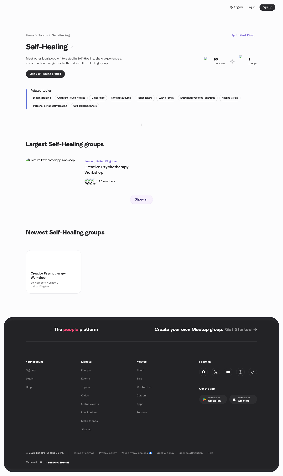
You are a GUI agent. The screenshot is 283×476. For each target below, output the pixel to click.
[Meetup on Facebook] (203, 372)
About (140, 370)
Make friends (89, 421)
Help (29, 387)
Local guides (89, 412)
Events (85, 378)
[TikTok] (253, 372)
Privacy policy (108, 453)
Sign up (31, 370)
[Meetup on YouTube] (228, 372)
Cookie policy (165, 453)
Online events (90, 404)
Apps (140, 404)
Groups (86, 370)
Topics (43, 35)
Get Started (238, 329)
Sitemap (86, 429)
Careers (142, 395)
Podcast (142, 412)
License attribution (191, 453)
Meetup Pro (144, 387)
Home (30, 35)
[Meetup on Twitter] (216, 372)
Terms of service (84, 453)
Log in (30, 378)
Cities (85, 395)
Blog (139, 378)
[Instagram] (240, 372)
